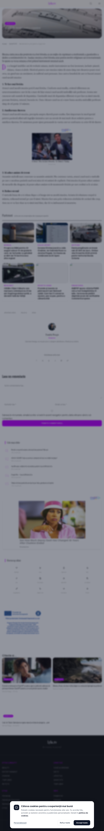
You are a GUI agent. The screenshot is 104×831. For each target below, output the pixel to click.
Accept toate (82, 823)
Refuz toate (65, 823)
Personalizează (20, 823)
